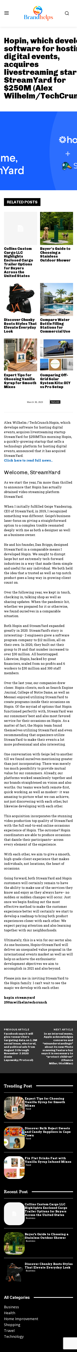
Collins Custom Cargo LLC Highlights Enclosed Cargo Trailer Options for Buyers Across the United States (18, 262)
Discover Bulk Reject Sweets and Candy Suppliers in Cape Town (48, 1131)
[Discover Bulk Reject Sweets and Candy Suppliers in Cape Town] (14, 1137)
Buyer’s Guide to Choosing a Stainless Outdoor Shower (55, 254)
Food (28, 1108)
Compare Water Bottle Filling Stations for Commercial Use (55, 326)
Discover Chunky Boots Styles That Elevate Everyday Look (20, 326)
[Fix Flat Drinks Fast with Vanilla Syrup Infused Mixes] (14, 1167)
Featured (55, 402)
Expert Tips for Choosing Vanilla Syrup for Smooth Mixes (20, 381)
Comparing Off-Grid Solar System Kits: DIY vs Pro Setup (55, 381)
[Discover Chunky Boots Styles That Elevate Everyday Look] (20, 299)
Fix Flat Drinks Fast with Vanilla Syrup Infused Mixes (48, 1160)
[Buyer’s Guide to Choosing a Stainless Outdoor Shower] (56, 228)
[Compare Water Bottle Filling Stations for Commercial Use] (56, 299)
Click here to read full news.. (28, 460)
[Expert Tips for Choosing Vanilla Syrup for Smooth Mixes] (20, 355)
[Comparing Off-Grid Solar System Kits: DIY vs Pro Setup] (56, 355)
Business (30, 1218)
